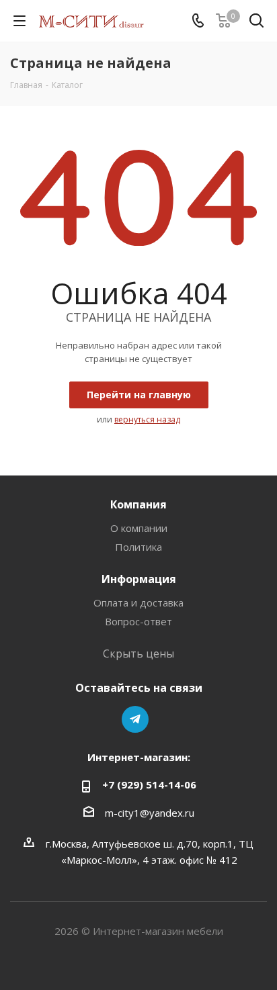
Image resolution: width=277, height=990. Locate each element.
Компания (138, 504)
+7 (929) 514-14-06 (149, 784)
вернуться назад (147, 419)
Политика (138, 546)
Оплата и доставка (138, 602)
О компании (138, 528)
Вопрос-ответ (138, 621)
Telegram (135, 719)
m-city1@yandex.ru (149, 812)
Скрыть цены (138, 653)
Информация (139, 579)
